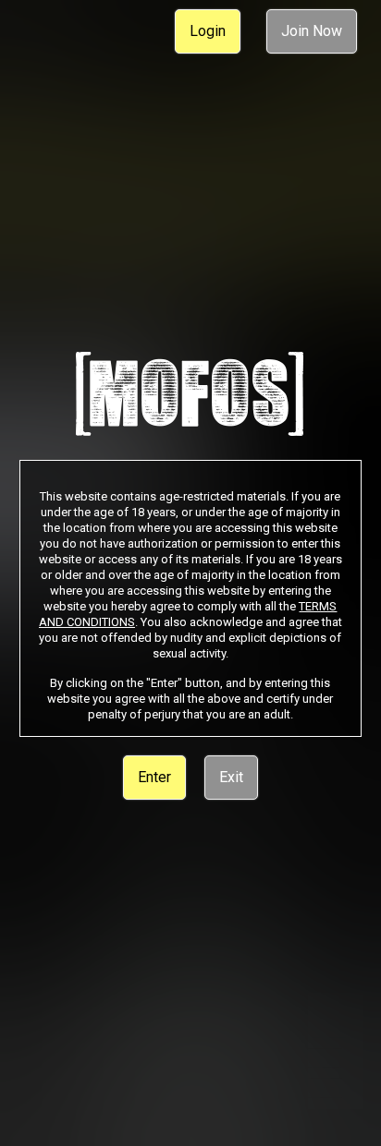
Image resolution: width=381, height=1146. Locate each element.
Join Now (311, 31)
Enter (154, 777)
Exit (231, 777)
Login (208, 31)
